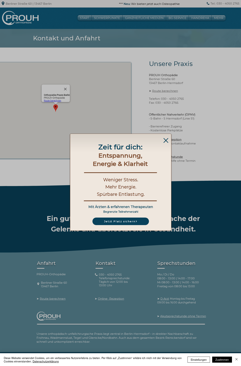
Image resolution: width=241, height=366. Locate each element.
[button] (166, 140)
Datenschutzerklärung (46, 361)
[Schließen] (236, 359)
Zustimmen (222, 359)
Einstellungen (199, 359)
